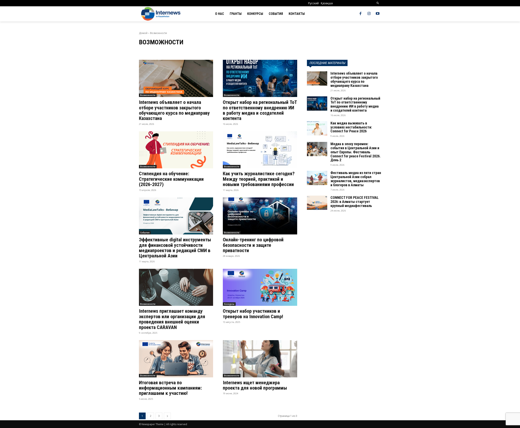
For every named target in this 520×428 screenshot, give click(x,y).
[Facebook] (360, 13)
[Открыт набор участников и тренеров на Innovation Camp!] (260, 287)
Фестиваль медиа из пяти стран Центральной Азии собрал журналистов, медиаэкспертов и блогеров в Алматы (355, 179)
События (145, 232)
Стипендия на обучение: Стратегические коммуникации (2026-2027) (171, 179)
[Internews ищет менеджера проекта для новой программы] (260, 358)
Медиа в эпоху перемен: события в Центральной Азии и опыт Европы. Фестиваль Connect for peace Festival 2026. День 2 (355, 152)
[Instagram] (369, 13)
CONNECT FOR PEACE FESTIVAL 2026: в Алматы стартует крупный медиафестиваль (354, 201)
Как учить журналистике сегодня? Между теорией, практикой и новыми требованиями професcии (259, 179)
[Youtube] (377, 13)
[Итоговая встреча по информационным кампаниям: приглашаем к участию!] (176, 358)
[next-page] (167, 416)
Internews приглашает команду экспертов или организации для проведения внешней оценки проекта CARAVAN (172, 319)
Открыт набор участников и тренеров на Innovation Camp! (253, 313)
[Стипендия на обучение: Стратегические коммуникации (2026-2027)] (176, 150)
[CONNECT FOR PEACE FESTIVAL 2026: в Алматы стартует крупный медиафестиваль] (317, 203)
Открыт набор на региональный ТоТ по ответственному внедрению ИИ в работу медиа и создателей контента (260, 110)
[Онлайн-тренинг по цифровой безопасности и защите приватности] (260, 216)
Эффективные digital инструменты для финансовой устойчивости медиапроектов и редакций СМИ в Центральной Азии (175, 248)
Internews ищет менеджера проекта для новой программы (255, 385)
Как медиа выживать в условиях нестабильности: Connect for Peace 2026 (351, 127)
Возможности (147, 95)
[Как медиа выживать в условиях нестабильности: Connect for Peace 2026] (317, 128)
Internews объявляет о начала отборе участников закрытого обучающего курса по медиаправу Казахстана (174, 110)
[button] (378, 3)
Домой (143, 33)
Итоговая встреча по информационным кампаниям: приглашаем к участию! (170, 388)
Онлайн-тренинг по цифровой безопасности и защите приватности (253, 245)
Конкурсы (229, 304)
